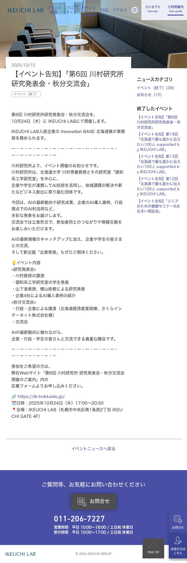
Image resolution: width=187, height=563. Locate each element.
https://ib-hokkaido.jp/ (41, 396)
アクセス (120, 10)
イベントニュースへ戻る (93, 448)
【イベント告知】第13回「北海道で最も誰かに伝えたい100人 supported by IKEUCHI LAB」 (159, 164)
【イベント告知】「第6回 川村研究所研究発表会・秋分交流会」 (159, 122)
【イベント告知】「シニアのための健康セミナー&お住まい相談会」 (158, 206)
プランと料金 (54, 10)
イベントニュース (88, 10)
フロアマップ (71, 10)
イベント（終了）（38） (156, 88)
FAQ (104, 10)
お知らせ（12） (150, 94)
